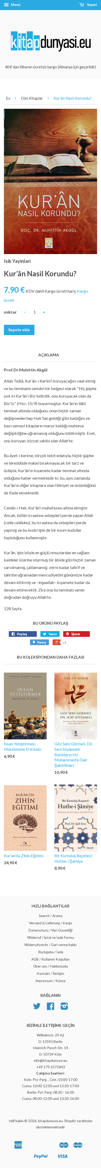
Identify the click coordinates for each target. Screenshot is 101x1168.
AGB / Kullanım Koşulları (50, 959)
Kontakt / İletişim (50, 973)
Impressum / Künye (50, 981)
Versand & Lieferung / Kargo (50, 923)
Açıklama (48, 354)
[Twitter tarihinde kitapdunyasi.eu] (37, 1008)
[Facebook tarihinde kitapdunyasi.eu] (50, 1008)
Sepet (91, 4)
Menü (15, 4)
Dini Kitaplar (32, 98)
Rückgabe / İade (50, 952)
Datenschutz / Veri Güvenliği (50, 930)
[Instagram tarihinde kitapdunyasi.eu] (64, 1008)
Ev (8, 98)
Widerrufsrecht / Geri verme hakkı (50, 945)
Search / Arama (50, 916)
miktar (10, 311)
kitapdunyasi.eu (50, 1121)
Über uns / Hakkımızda (50, 966)
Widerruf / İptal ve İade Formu (50, 937)
